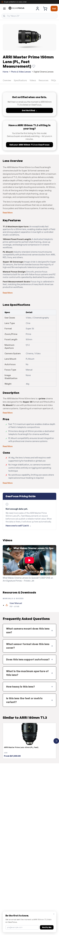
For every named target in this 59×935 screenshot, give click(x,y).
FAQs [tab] (53, 80)
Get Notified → (29, 110)
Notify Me (46, 927)
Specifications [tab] (20, 80)
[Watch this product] (34, 66)
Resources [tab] (43, 80)
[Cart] (45, 8)
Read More (7, 212)
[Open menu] (4, 9)
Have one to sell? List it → (18, 525)
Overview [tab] (7, 80)
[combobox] (29, 16)
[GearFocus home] (16, 9)
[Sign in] (37, 8)
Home (5, 72)
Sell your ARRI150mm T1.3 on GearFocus (29, 145)
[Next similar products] (56, 741)
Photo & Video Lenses (21, 72)
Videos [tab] (33, 80)
